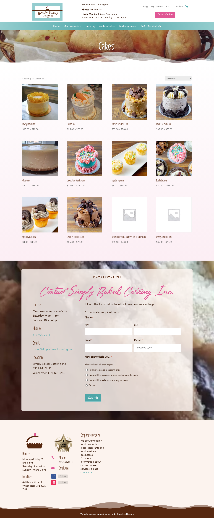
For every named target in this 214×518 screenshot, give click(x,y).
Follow (63, 476)
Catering (90, 26)
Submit (93, 397)
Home (56, 26)
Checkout (178, 6)
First (87, 325)
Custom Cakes (107, 26)
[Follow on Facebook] (53, 476)
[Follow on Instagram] (53, 482)
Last (136, 325)
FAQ (142, 26)
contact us (86, 472)
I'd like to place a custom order (105, 370)
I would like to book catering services (108, 380)
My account (157, 6)
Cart (168, 6)
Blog (145, 6)
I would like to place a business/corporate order (113, 375)
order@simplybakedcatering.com (53, 349)
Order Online (165, 14)
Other (92, 385)
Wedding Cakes (127, 26)
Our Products (71, 26)
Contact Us (154, 26)
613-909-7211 (41, 335)
